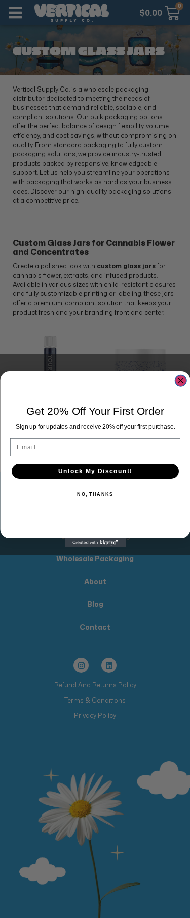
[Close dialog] (180, 380)
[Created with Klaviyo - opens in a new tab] (95, 542)
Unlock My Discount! (95, 471)
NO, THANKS (95, 494)
